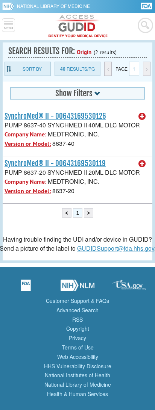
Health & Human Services (77, 394)
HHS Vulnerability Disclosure (77, 366)
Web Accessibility (77, 356)
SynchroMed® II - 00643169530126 (55, 116)
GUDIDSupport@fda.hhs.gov (115, 248)
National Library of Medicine (53, 6)
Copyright (77, 328)
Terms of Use (78, 347)
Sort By (32, 68)
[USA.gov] (129, 288)
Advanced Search (77, 310)
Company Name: (25, 134)
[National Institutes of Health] (9, 6)
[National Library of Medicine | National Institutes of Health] (77, 288)
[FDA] (147, 5)
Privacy (77, 338)
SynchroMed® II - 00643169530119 (55, 163)
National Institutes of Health (77, 375)
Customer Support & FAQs (77, 300)
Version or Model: (28, 144)
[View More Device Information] (142, 116)
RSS (77, 319)
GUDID (78, 26)
